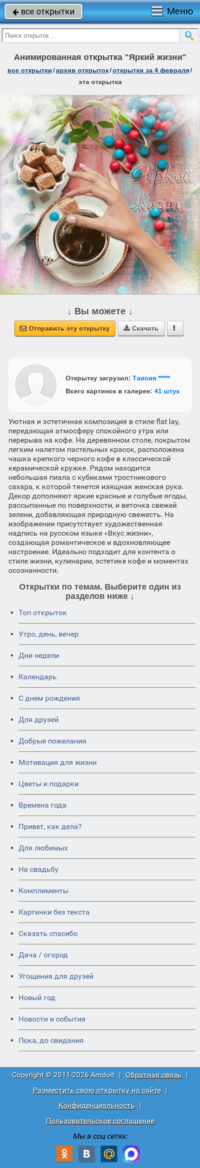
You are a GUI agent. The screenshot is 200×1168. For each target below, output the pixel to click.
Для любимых (43, 847)
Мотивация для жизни (58, 762)
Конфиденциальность (97, 1105)
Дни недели (39, 655)
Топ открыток (43, 612)
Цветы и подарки (49, 783)
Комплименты (43, 890)
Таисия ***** (151, 378)
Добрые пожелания (53, 741)
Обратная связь (153, 1074)
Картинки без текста (54, 912)
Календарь (38, 676)
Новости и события (52, 1019)
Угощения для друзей (56, 976)
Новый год (37, 997)
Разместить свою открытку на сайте (97, 1090)
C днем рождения (49, 698)
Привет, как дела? (50, 826)
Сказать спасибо (48, 933)
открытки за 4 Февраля (151, 70)
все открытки (43, 11)
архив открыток (82, 70)
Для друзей (39, 719)
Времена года (43, 805)
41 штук (167, 391)
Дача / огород (43, 954)
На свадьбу (39, 869)
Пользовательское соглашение (100, 1120)
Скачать (141, 328)
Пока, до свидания (51, 1040)
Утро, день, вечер (49, 634)
